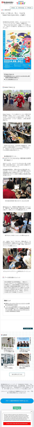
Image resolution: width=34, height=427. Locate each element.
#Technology (21, 7)
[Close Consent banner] (31, 411)
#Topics (13, 7)
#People (29, 7)
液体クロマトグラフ (17, 243)
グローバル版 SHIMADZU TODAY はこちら (17, 400)
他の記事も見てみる (17, 374)
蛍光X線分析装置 (7, 169)
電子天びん (6, 207)
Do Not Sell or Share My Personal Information (17, 423)
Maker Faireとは (9, 74)
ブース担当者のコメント (11, 79)
